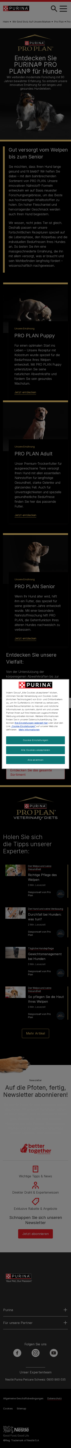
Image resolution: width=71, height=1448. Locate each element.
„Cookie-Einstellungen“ (23, 726)
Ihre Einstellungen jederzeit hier (31, 723)
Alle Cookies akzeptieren (35, 750)
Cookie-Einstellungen (35, 740)
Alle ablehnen (35, 760)
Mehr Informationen (29, 729)
